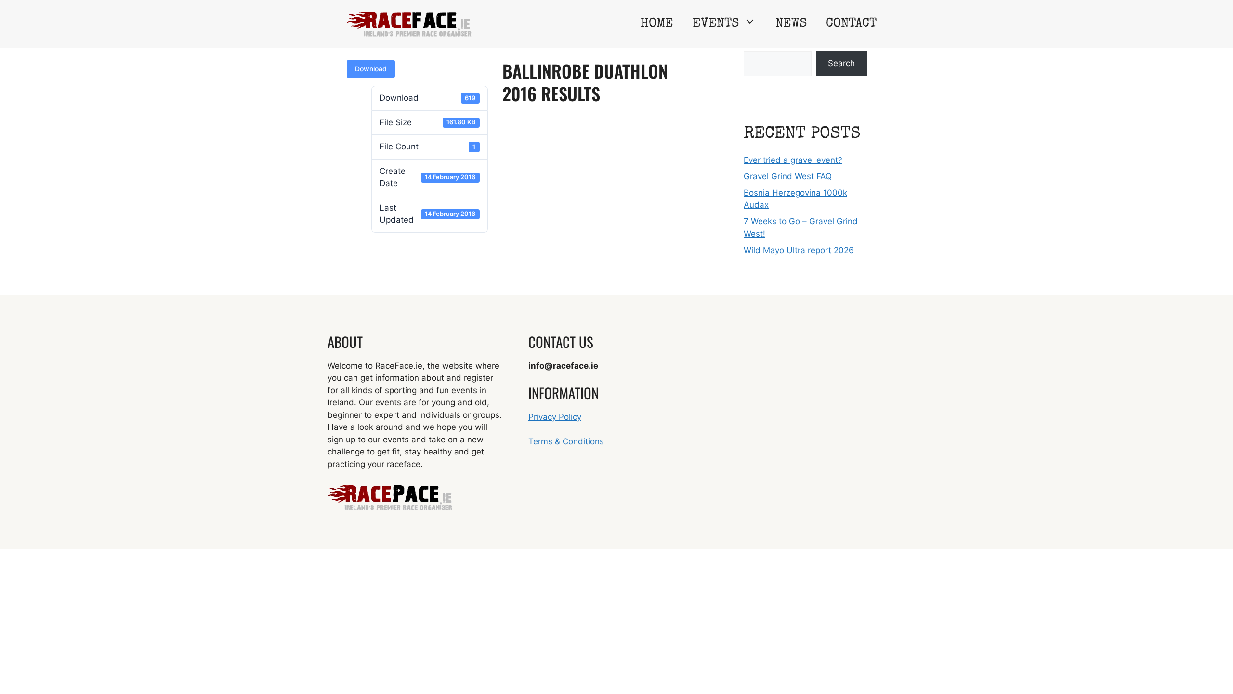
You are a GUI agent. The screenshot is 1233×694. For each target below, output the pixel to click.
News (791, 24)
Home (657, 24)
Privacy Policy (554, 417)
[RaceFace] (409, 23)
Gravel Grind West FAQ (788, 176)
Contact (851, 24)
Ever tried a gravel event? (793, 160)
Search (841, 63)
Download (371, 69)
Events (716, 24)
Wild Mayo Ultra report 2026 (799, 250)
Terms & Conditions (566, 441)
